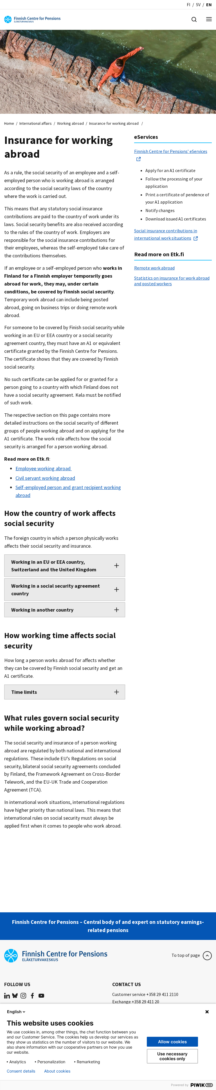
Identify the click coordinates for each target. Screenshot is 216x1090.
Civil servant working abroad (45, 478)
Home (9, 123)
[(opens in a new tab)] (7, 995)
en (209, 4)
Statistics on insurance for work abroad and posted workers (172, 280)
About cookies (57, 1071)
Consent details (21, 1071)
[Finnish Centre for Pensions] (32, 19)
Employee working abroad (43, 468)
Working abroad (70, 123)
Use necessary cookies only (172, 1056)
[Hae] (194, 19)
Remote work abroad (154, 268)
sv (198, 4)
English (14, 1011)
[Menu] (209, 19)
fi (188, 4)
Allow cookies (172, 1041)
